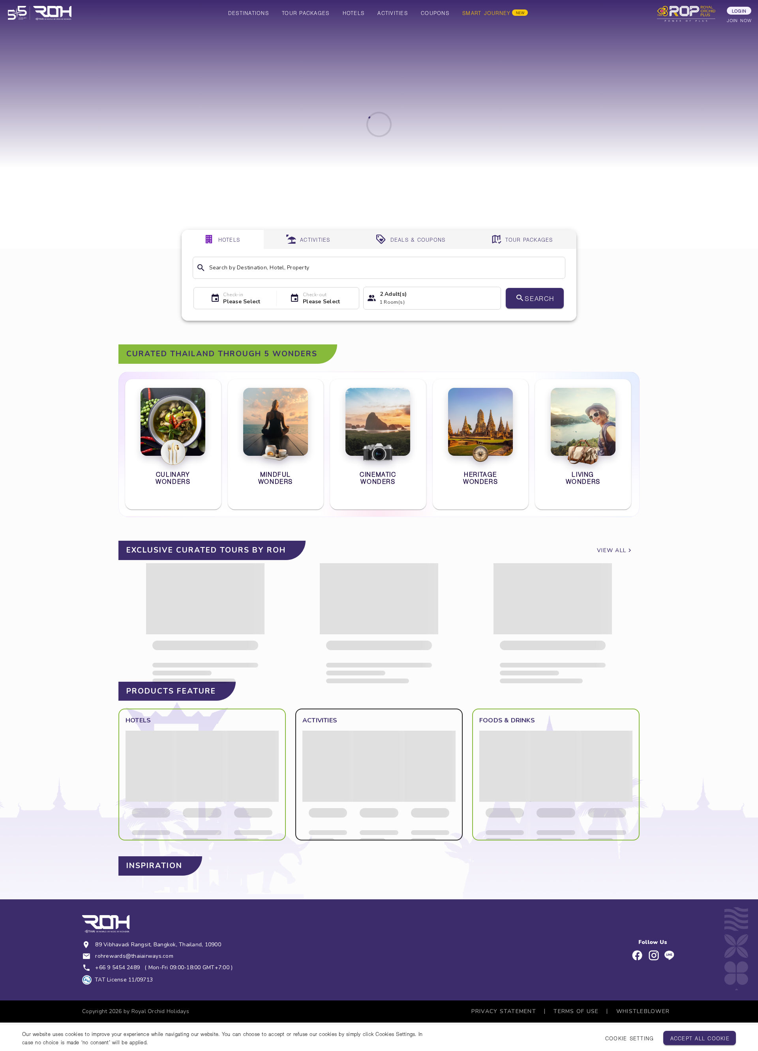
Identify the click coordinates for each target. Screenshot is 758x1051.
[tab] (223, 239)
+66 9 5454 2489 (117, 967)
